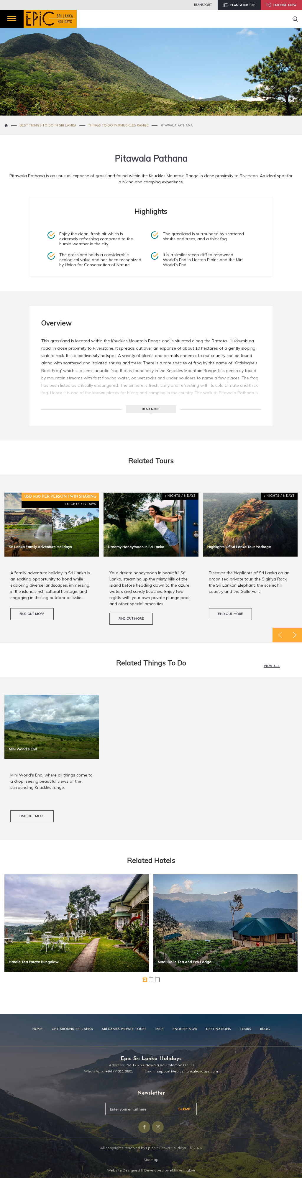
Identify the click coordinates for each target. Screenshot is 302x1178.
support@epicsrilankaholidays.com (187, 1071)
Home (37, 1029)
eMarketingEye (182, 1170)
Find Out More (32, 614)
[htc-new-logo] (50, 19)
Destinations (218, 1029)
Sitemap (151, 1159)
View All (272, 666)
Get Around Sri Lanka (72, 1029)
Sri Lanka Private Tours (124, 1029)
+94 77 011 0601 (119, 1071)
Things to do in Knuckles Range (118, 125)
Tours (245, 1029)
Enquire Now (185, 1029)
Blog (265, 1029)
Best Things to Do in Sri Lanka (48, 125)
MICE (159, 1029)
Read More (151, 409)
